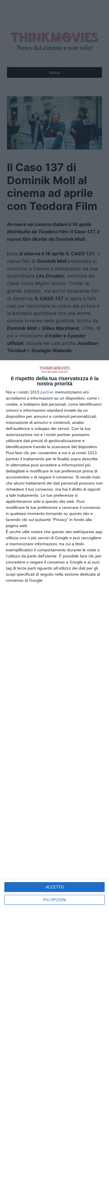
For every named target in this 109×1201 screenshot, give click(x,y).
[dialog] (54, 780)
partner (47, 392)
